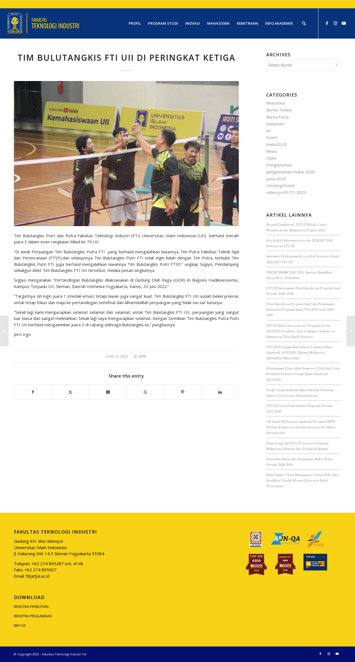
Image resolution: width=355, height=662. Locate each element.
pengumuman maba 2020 (290, 172)
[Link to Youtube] (343, 23)
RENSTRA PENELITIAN (31, 606)
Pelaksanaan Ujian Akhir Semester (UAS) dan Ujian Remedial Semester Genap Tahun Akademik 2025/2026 (302, 373)
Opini (271, 158)
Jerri (142, 356)
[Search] (303, 23)
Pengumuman (279, 165)
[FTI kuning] (43, 23)
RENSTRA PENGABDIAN (33, 615)
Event (271, 137)
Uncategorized (280, 185)
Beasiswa (275, 103)
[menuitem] (134, 23)
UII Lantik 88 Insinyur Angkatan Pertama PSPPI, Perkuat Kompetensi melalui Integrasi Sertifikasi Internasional (301, 427)
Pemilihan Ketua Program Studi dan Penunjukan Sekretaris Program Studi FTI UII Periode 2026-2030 (300, 309)
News (271, 151)
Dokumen (275, 124)
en (268, 130)
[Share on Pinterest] (182, 392)
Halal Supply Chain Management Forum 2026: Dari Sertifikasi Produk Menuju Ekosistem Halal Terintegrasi (302, 480)
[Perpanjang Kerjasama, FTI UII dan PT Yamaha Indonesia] (4, 331)
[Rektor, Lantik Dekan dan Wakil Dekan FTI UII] (350, 331)
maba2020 (276, 144)
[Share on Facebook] (33, 392)
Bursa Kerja (277, 117)
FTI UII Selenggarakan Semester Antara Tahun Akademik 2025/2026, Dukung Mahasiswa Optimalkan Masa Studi (299, 352)
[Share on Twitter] (70, 392)
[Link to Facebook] (327, 23)
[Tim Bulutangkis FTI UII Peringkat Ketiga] (126, 153)
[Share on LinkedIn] (220, 392)
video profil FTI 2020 (286, 192)
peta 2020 (276, 178)
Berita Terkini (279, 110)
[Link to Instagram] (335, 23)
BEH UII (20, 625)
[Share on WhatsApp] (145, 392)
